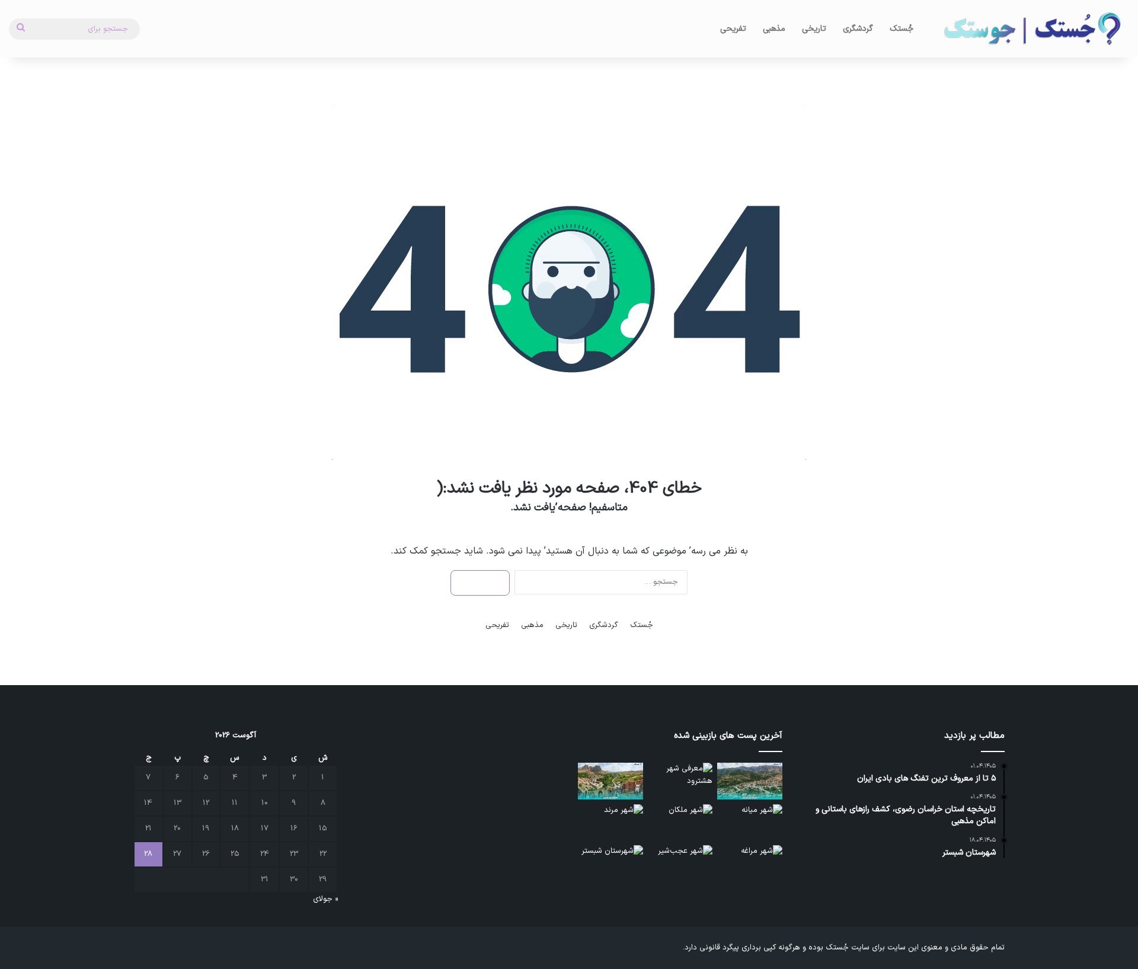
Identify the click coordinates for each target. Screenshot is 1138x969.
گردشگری (858, 29)
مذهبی (774, 29)
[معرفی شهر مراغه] (749, 863)
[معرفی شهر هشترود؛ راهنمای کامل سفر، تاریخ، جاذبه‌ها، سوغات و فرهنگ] (680, 781)
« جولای (325, 899)
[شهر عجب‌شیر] (680, 863)
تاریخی (814, 29)
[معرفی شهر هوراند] (749, 781)
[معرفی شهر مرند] (610, 822)
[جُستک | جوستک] (1031, 29)
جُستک (901, 29)
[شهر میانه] (749, 822)
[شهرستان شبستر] (610, 863)
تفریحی (733, 29)
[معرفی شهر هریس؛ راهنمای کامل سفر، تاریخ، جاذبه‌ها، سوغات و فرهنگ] (610, 781)
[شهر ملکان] (680, 822)
